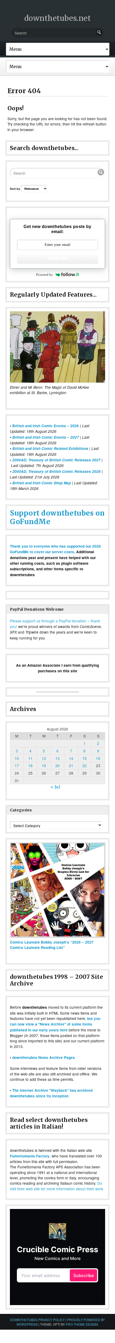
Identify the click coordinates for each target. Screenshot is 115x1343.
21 (71, 765)
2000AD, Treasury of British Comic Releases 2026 (56, 471)
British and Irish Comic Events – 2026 (45, 425)
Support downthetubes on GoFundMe (57, 517)
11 (30, 758)
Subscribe (57, 258)
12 (44, 758)
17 (17, 765)
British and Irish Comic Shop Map (41, 482)
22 (84, 765)
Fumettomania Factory (29, 1156)
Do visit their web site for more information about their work (56, 1185)
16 (98, 758)
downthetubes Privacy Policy (37, 1319)
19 (44, 765)
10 (17, 758)
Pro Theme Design (82, 1324)
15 (84, 758)
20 (57, 765)
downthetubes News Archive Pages (43, 1057)
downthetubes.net (57, 18)
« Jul (55, 787)
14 (71, 758)
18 (30, 765)
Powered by (44, 275)
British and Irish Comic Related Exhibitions (50, 448)
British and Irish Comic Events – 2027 (45, 437)
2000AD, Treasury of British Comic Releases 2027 (56, 459)
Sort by (15, 189)
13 (57, 758)
